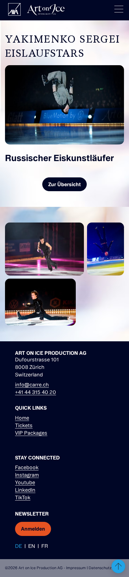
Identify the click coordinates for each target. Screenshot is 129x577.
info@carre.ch (32, 384)
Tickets (24, 425)
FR (44, 546)
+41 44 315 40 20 (35, 392)
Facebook (27, 467)
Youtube (25, 482)
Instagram (27, 475)
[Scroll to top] (118, 566)
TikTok (22, 497)
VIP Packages (31, 433)
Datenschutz (100, 568)
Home (22, 418)
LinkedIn (25, 490)
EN (31, 546)
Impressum (76, 568)
